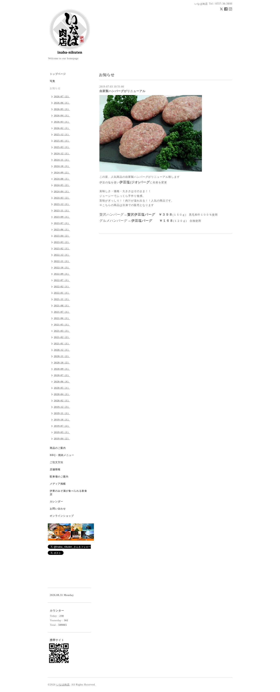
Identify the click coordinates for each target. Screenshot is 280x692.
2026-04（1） (62, 115)
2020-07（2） (62, 375)
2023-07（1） (62, 223)
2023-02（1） (62, 248)
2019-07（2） (62, 426)
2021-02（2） (62, 337)
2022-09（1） (62, 274)
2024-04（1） (62, 191)
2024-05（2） (62, 185)
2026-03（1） (62, 122)
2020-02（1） (62, 400)
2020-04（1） (62, 394)
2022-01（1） (62, 293)
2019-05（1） (62, 432)
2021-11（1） (62, 299)
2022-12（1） (62, 255)
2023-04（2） (62, 236)
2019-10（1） (62, 419)
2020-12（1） (62, 350)
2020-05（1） (62, 388)
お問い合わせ (58, 508)
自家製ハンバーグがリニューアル (122, 91)
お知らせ (55, 88)
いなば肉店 (63, 684)
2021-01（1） (62, 343)
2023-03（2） (62, 242)
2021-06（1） (62, 318)
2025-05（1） (62, 141)
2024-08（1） (62, 179)
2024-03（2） (62, 198)
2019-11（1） (62, 413)
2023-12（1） (62, 204)
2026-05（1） (62, 109)
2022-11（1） (62, 261)
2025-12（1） (62, 134)
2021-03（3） (62, 331)
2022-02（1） (62, 286)
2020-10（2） (62, 362)
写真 (52, 81)
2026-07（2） (62, 96)
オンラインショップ (62, 515)
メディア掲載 (58, 483)
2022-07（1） (62, 280)
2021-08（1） (62, 305)
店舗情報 (55, 469)
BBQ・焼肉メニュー (62, 455)
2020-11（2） (62, 356)
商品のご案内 (58, 448)
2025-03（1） (62, 147)
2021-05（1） (62, 324)
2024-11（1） (62, 160)
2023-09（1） (62, 217)
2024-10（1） (62, 166)
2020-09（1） (62, 369)
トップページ (58, 74)
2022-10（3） (62, 267)
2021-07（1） (62, 312)
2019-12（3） (62, 407)
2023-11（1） (62, 210)
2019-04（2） (62, 438)
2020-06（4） (62, 381)
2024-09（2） (62, 172)
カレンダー (56, 501)
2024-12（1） (62, 153)
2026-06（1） (62, 103)
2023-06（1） (62, 229)
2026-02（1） (62, 128)
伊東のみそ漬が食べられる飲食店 (68, 492)
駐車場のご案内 (59, 476)
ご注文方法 (56, 462)
